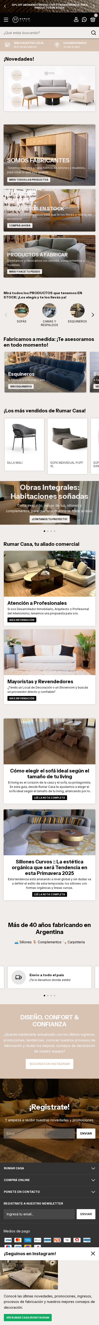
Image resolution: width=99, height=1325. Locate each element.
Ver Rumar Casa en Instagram (27, 1317)
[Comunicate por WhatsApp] (84, 20)
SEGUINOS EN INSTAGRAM (49, 1064)
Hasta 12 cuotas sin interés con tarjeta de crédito (49, 6)
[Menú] (7, 20)
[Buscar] (93, 33)
